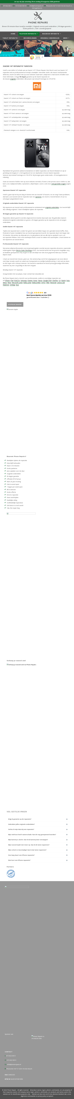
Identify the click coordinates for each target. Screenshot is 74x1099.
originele (13, 79)
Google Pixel (47, 280)
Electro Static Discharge (24, 250)
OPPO (43, 282)
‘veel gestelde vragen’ (58, 184)
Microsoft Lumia (17, 282)
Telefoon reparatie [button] (27, 34)
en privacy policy (41, 1096)
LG (60, 280)
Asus (17, 285)
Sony (68, 280)
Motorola (53, 282)
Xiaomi (63, 280)
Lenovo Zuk (61, 282)
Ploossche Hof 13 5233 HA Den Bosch (19, 1069)
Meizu (5, 282)
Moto (9, 282)
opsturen (38, 197)
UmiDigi (12, 285)
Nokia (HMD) (36, 282)
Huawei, (30, 280)
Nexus (40, 280)
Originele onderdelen (49, 38)
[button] (39, 819)
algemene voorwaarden (28, 1096)
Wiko (47, 282)
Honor (35, 280)
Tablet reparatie (10, 38)
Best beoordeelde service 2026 (39, 295)
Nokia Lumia (27, 282)
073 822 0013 (7, 6)
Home (13, 34)
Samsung (24, 280)
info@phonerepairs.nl (36, 6)
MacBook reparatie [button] (50, 34)
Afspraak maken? (15, 304)
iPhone (7, 280)
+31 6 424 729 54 (20, 6)
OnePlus (55, 280)
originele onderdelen (52, 207)
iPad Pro (17, 280)
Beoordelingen (30, 38)
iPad (12, 280)
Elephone (6, 285)
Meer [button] (65, 38)
